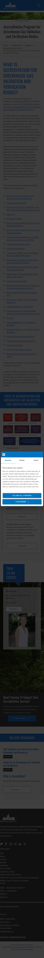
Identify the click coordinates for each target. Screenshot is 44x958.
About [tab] (36, 460)
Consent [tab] (8, 460)
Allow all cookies (22, 495)
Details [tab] (22, 460)
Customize (21, 502)
